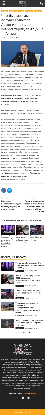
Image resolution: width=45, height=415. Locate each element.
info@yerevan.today (30, 393)
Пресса (21, 11)
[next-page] (24, 250)
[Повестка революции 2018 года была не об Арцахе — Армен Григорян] (7, 323)
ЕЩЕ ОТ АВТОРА (35, 220)
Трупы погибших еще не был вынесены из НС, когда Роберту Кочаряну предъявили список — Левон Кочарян (7, 241)
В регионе (29, 11)
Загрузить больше (22, 333)
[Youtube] (28, 398)
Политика (37, 11)
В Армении (13, 11)
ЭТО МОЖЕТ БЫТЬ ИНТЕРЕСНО (15, 220)
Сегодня (3, 9)
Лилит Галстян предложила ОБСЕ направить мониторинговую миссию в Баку (22, 239)
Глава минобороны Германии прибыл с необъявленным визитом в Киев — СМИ (34, 206)
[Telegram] (9, 190)
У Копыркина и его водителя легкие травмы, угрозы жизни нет (36, 238)
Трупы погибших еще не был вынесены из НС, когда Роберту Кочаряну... (30, 265)
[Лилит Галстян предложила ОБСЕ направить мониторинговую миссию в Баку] (22, 230)
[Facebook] (3, 190)
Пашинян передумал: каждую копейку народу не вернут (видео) (11, 205)
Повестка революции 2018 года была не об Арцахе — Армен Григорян (29, 322)
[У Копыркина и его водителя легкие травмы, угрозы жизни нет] (37, 230)
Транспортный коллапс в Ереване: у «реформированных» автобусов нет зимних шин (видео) (28, 308)
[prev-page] (21, 250)
